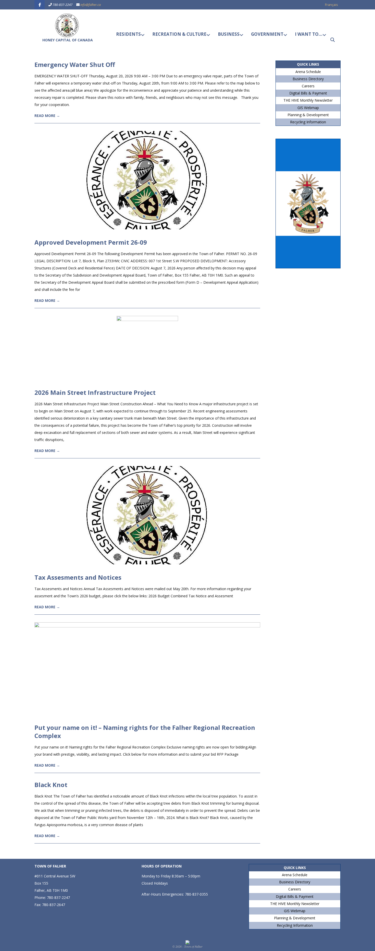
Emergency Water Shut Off (74, 64)
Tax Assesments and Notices (77, 577)
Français (331, 4)
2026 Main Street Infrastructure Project (95, 392)
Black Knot (50, 784)
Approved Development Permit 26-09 (90, 242)
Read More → (47, 115)
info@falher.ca (90, 4)
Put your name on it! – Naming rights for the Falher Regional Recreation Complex (144, 731)
